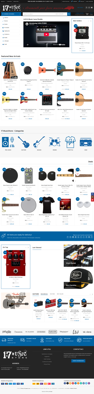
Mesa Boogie (47, 220)
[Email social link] (73, 237)
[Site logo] (12, 8)
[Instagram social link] (89, 8)
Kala (10, 85)
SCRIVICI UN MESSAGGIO (78, 361)
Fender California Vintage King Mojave (87, 311)
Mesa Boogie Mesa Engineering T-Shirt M (47, 215)
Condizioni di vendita (47, 362)
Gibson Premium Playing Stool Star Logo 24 (28, 80)
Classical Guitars (83, 83)
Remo (10, 189)
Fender (65, 83)
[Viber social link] (92, 237)
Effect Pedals (28, 187)
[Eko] (7, 332)
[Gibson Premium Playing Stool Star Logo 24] (28, 70)
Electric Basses (65, 188)
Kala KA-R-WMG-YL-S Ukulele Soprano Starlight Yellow (10, 110)
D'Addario (82, 47)
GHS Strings (65, 220)
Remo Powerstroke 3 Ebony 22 (10, 185)
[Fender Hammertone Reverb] (28, 175)
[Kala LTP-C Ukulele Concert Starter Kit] (10, 70)
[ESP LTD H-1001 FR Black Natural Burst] (65, 99)
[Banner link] (78, 256)
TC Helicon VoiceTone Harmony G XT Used (47, 110)
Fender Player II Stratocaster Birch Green (10, 215)
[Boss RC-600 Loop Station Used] (50, 303)
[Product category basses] (39, 144)
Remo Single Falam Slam (47, 185)
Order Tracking (47, 359)
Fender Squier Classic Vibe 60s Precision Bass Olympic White (83, 186)
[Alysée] (30, 332)
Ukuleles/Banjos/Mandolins (10, 83)
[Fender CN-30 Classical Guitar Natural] (83, 99)
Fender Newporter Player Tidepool (65, 80)
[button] (89, 21)
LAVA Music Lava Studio (33, 19)
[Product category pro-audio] (8, 144)
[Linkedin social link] (78, 237)
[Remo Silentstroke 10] (28, 205)
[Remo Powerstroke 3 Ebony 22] (10, 175)
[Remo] (64, 332)
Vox (15, 281)
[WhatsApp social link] (84, 237)
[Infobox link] (78, 14)
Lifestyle (28, 83)
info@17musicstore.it (24, 368)
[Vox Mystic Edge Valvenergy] (16, 263)
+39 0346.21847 (25, 369)
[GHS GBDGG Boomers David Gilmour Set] (65, 205)
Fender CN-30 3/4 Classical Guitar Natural (83, 80)
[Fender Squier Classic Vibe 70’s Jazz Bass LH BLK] (65, 175)
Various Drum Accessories (47, 187)
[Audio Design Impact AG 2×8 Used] (38, 303)
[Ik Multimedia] (87, 332)
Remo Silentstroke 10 (29, 215)
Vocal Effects (46, 113)
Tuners (82, 45)
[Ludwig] (41, 332)
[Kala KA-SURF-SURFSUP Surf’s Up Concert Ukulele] (28, 99)
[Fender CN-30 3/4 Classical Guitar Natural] (83, 70)
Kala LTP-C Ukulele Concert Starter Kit (10, 80)
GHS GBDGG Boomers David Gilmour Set (65, 215)
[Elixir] (75, 332)
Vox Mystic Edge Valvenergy (15, 277)
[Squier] (18, 332)
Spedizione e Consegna (47, 354)
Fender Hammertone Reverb (28, 185)
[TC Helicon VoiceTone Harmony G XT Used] (47, 99)
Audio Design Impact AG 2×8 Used (39, 311)
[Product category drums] (55, 144)
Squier (65, 190)
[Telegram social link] (89, 237)
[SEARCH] (69, 14)
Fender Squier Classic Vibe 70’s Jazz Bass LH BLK (65, 186)
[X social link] (70, 237)
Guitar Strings (65, 218)
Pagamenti (47, 356)
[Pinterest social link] (76, 237)
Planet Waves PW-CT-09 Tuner (82, 43)
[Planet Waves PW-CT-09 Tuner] (82, 33)
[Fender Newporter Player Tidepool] (65, 70)
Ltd (65, 115)
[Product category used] (86, 144)
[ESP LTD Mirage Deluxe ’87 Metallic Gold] (74, 303)
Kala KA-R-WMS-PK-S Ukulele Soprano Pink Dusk (47, 80)
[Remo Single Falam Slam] (47, 175)
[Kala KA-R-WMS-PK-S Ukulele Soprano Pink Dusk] (47, 70)
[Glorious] (52, 332)
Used (50, 113)
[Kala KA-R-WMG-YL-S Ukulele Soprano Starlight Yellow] (10, 99)
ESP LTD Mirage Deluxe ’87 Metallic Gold (74, 311)
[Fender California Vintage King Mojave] (87, 303)
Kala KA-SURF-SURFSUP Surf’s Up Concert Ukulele (28, 110)
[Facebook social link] (86, 8)
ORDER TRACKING (65, 1)
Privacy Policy (47, 364)
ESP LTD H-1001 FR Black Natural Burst (65, 110)
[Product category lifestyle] (70, 144)
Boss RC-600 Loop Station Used (50, 311)
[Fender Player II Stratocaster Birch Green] (10, 205)
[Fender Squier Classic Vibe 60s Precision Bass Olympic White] (83, 175)
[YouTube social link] (92, 8)
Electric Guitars (65, 113)
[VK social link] (86, 237)
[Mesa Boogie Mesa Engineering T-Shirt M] (47, 205)
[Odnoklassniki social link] (81, 237)
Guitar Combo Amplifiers (38, 314)
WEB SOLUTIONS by (47, 391)
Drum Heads (10, 187)
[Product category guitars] (24, 144)
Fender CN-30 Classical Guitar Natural (83, 110)
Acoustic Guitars (65, 82)
